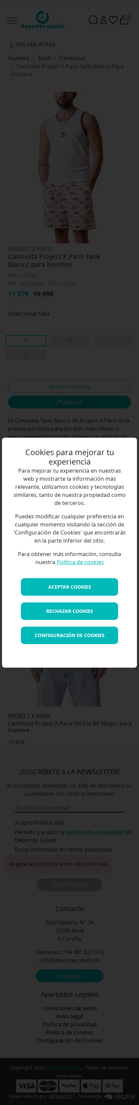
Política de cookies (80, 562)
